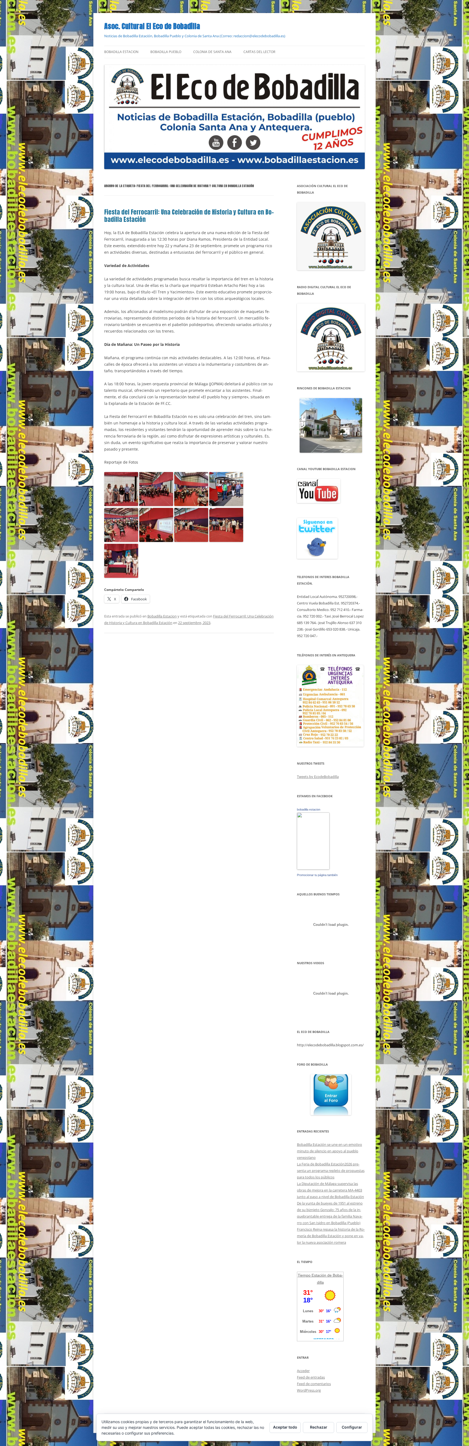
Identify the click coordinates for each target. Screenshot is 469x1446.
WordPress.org (309, 1390)
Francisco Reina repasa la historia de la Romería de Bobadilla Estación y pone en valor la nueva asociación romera (331, 1236)
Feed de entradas (311, 1377)
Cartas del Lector (259, 51)
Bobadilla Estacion (121, 51)
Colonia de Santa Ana (212, 51)
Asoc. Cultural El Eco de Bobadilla (152, 26)
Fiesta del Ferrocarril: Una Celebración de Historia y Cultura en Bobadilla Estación (189, 215)
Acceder (303, 1370)
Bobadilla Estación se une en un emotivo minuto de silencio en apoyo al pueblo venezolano (329, 1151)
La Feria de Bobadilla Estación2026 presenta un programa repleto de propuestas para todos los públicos (331, 1171)
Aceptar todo (285, 1427)
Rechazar (318, 1427)
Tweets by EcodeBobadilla (318, 776)
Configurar (352, 1427)
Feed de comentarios (314, 1383)
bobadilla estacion (308, 809)
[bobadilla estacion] (313, 868)
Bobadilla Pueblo (165, 51)
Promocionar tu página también (317, 875)
